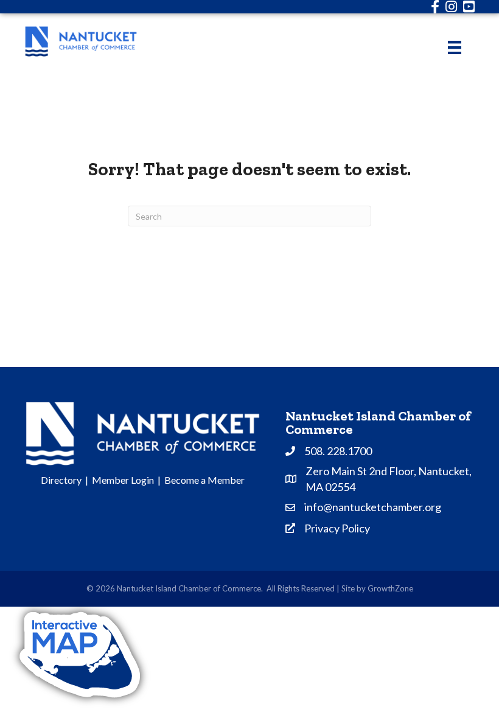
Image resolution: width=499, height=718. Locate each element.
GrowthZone (390, 588)
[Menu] (454, 47)
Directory (61, 480)
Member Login (123, 480)
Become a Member (204, 480)
